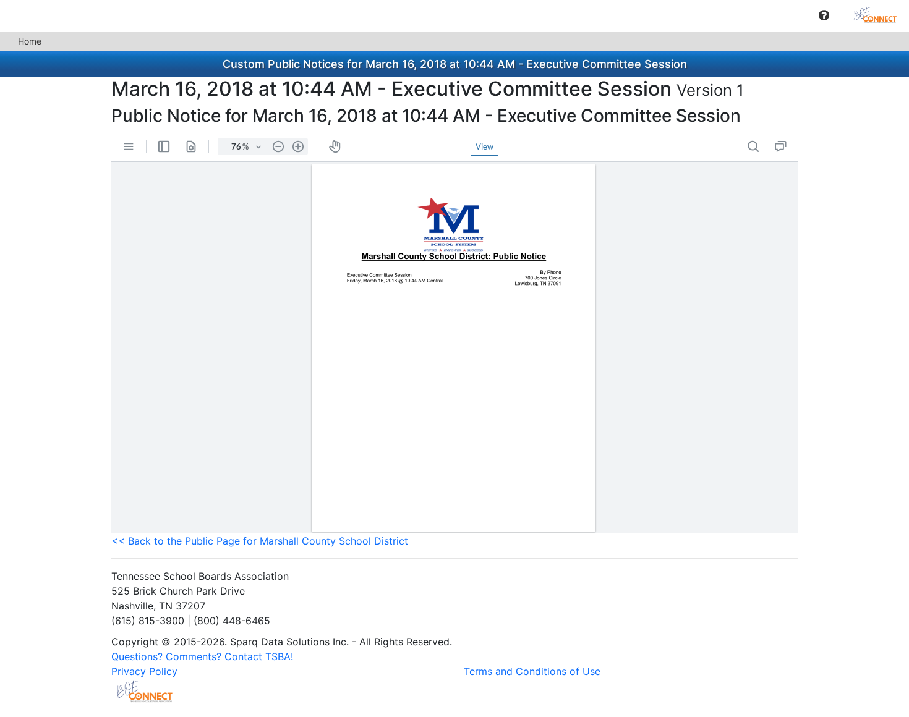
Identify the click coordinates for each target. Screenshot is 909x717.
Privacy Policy (144, 671)
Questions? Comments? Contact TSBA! (202, 656)
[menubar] (454, 15)
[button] (824, 15)
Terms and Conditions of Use (532, 671)
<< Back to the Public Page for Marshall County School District (259, 541)
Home (29, 41)
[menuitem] (824, 15)
